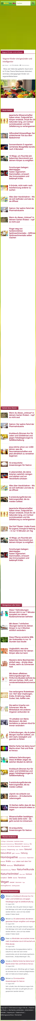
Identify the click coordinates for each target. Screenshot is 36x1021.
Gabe (17, 849)
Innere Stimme (22, 857)
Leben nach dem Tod (23, 861)
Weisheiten (18, 882)
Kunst (13, 861)
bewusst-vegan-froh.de (19, 1008)
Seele (10, 877)
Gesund (28, 849)
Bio (31, 844)
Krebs (8, 861)
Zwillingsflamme (6, 885)
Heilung (24, 853)
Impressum (10, 1012)
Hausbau (17, 853)
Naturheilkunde (25, 869)
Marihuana (10, 865)
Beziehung (26, 844)
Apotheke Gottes (18, 841)
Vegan (5, 882)
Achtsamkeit (10, 841)
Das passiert (4, 846)
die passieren (26, 846)
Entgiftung (3, 849)
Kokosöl (3, 861)
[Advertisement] (18, 27)
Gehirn (21, 849)
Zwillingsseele (16, 885)
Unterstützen (29, 1010)
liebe (3, 865)
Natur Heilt (22, 874)
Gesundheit (6, 853)
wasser (12, 882)
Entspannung (11, 849)
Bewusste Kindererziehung (7, 844)
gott (13, 853)
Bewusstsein (19, 844)
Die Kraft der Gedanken (14, 846)
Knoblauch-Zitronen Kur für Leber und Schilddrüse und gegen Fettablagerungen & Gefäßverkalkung (19, 899)
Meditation (19, 865)
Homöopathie (9, 857)
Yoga (23, 882)
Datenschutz (20, 1012)
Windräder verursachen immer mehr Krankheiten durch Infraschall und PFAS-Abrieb (20, 941)
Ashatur (6, 65)
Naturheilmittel (10, 873)
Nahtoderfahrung (6, 870)
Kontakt (3, 1012)
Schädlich (4, 878)
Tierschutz (22, 877)
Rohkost (29, 874)
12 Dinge (3, 841)
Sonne (15, 878)
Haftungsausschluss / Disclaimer (11, 1015)
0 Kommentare (25, 65)
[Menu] (2, 3)
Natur (13, 869)
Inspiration (30, 858)
